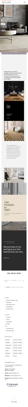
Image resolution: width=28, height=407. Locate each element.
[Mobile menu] (24, 2)
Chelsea (8, 317)
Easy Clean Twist (10, 304)
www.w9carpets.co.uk (15, 375)
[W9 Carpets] (6, 2)
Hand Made (9, 306)
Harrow (8, 319)
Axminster (8, 302)
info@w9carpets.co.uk (13, 373)
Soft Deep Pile (9, 309)
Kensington (9, 321)
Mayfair (8, 324)
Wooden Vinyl (9, 328)
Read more (6, 258)
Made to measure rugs (12, 300)
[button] (5, 287)
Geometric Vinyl (10, 330)
